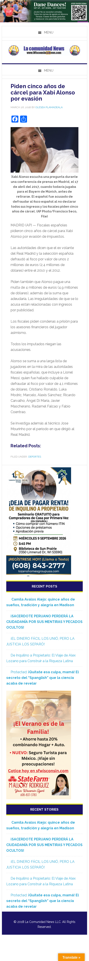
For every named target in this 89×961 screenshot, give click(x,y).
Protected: (42, 677)
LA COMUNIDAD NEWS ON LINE (44, 50)
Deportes (34, 456)
